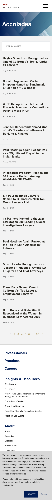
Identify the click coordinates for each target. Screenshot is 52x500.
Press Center (11, 445)
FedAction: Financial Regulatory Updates (23, 411)
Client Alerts (10, 384)
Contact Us (10, 450)
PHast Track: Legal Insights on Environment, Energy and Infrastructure (25, 395)
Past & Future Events (14, 415)
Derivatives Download (14, 406)
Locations (9, 440)
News (7, 431)
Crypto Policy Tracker (14, 401)
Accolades (9, 435)
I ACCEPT (31, 494)
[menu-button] (45, 6)
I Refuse (43, 494)
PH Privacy (10, 388)
